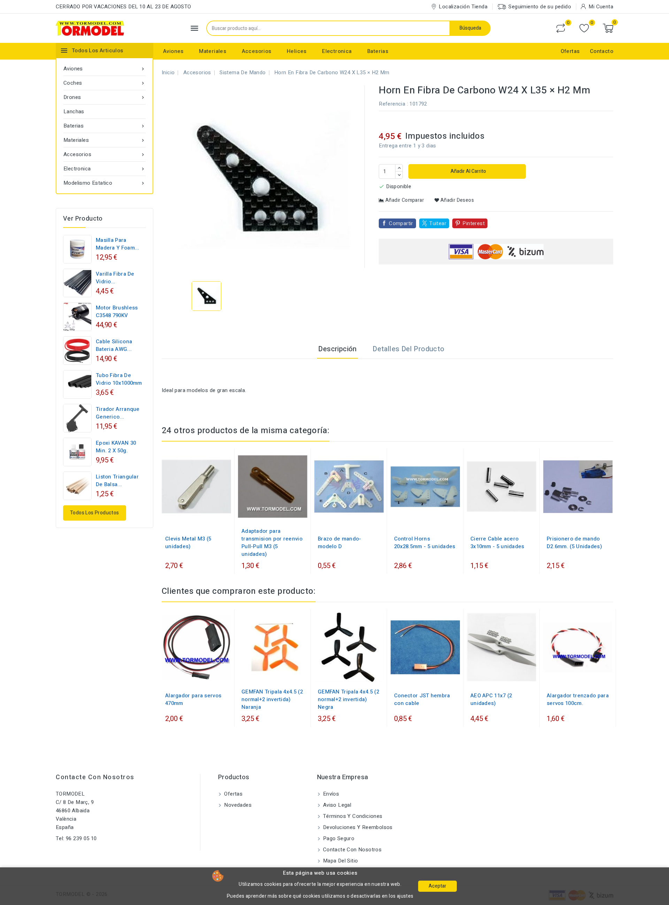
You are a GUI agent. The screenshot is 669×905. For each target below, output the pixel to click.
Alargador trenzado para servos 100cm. (578, 699)
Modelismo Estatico (104, 183)
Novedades (237, 805)
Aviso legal (337, 805)
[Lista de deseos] (584, 28)
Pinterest (473, 223)
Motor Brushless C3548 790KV (117, 311)
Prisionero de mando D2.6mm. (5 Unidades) (574, 542)
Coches (104, 83)
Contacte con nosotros (95, 777)
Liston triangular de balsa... (117, 480)
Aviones (173, 51)
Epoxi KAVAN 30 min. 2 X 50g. (116, 446)
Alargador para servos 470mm (193, 699)
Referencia (392, 104)
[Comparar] (561, 28)
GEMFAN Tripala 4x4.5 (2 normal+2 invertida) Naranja (272, 699)
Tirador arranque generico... (118, 413)
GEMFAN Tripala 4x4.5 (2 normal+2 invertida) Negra (348, 699)
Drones (104, 97)
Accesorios (256, 51)
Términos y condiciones (352, 816)
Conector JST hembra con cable (422, 699)
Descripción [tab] (337, 349)
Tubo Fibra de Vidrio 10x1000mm (119, 379)
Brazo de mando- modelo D (339, 542)
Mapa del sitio (340, 861)
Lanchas (73, 111)
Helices (297, 51)
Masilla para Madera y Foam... (117, 244)
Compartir (401, 223)
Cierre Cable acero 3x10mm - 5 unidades (497, 542)
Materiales (212, 51)
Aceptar (437, 886)
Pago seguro (338, 838)
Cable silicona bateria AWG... (114, 345)
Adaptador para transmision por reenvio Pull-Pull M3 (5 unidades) (271, 542)
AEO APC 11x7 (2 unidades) (491, 699)
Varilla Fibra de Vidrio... (115, 277)
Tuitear (437, 223)
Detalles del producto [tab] (408, 349)
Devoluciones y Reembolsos (357, 827)
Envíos (330, 794)
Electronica (337, 51)
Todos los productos (94, 512)
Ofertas (570, 51)
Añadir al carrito (467, 171)
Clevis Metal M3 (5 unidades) (188, 542)
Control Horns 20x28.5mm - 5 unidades (424, 542)
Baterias (377, 51)
